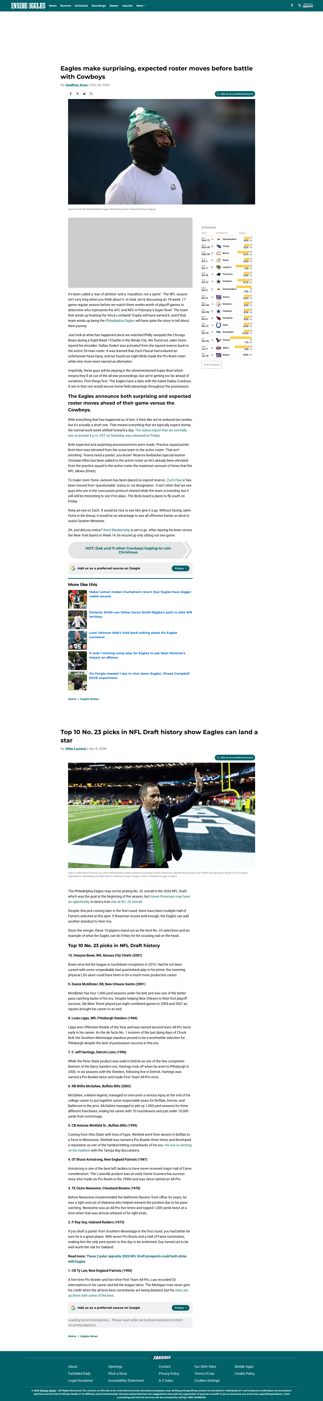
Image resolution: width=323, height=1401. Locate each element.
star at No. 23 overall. (127, 902)
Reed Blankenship (116, 530)
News (53, 5)
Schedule (81, 5)
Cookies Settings (207, 1380)
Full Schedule (212, 364)
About (72, 1366)
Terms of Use (204, 1373)
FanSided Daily (79, 1373)
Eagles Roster (89, 699)
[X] (299, 5)
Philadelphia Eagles (120, 321)
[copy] (91, 93)
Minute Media (48, 1390)
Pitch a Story (117, 1373)
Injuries (127, 5)
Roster (114, 5)
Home (72, 699)
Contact (165, 1366)
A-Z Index (166, 1380)
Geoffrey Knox (76, 85)
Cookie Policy (245, 1373)
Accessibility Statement (126, 1380)
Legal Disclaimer (80, 1380)
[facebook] (292, 5)
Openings (115, 1366)
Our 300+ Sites (205, 1366)
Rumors (65, 5)
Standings (99, 5)
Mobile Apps (244, 1366)
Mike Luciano (75, 748)
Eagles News (89, 1336)
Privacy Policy (169, 1373)
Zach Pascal (176, 480)
